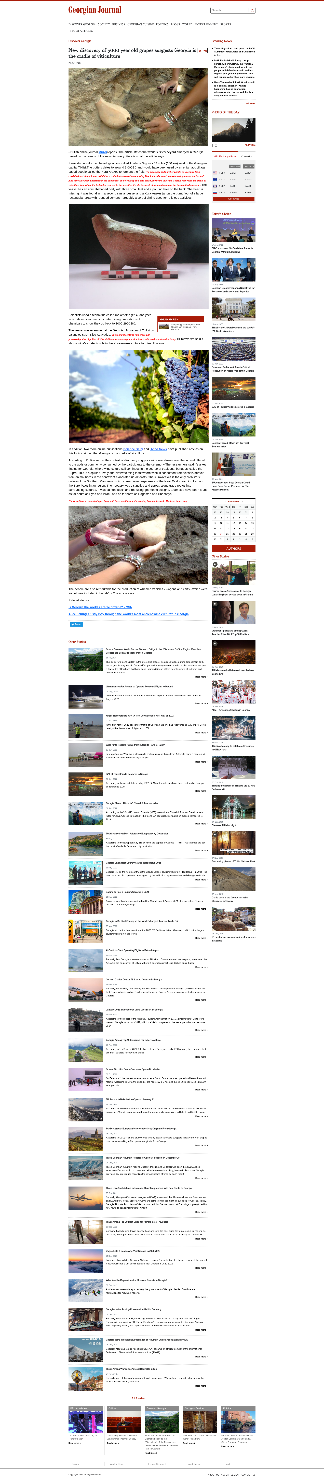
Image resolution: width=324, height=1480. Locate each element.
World (187, 24)
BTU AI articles (81, 30)
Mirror (103, 152)
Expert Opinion (193, 1464)
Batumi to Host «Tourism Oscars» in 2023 (127, 892)
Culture (112, 1408)
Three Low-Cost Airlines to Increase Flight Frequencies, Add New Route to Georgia (149, 1188)
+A (205, 50)
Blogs (175, 24)
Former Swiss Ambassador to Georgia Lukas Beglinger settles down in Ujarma (232, 593)
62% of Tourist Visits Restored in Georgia (127, 774)
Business (118, 24)
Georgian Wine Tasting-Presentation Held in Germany (133, 1309)
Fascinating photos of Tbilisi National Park (233, 862)
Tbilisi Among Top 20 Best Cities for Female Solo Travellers (137, 1222)
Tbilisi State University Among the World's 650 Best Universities (233, 329)
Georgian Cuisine (140, 24)
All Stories (138, 1398)
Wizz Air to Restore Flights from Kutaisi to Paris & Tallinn (135, 745)
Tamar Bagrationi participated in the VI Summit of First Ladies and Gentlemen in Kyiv (234, 51)
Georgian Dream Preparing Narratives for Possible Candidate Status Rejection (233, 290)
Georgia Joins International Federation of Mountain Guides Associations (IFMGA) (147, 1340)
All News (250, 104)
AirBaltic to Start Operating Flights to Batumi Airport (132, 950)
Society (104, 24)
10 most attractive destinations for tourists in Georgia (233, 939)
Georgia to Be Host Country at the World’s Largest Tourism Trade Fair (142, 921)
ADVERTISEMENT (230, 1475)
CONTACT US (248, 1475)
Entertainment (206, 24)
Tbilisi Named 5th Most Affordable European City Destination (137, 834)
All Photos (250, 145)
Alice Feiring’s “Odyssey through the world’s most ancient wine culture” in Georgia (129, 614)
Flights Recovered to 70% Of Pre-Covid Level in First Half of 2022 (139, 716)
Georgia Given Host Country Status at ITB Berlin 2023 (133, 863)
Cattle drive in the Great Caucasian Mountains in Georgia (230, 899)
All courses (233, 199)
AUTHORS (233, 548)
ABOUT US (213, 1475)
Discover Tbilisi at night (224, 825)
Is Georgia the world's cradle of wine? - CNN (100, 607)
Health (228, 1464)
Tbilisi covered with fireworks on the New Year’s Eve (233, 672)
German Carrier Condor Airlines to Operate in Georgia (134, 980)
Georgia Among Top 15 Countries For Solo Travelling (133, 1040)
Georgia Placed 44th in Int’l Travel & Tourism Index (132, 803)
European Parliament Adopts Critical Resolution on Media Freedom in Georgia (233, 369)
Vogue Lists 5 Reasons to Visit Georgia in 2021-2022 (133, 1251)
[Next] (242, 501)
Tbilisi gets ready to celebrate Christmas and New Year (233, 748)
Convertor (246, 156)
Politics (162, 24)
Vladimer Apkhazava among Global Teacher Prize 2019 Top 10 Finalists (230, 633)
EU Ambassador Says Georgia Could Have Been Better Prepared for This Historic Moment (231, 486)
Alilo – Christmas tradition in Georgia (231, 710)
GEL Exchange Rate (225, 156)
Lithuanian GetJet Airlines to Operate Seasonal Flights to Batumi (139, 687)
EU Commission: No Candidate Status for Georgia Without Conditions (233, 250)
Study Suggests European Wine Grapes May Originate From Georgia (185, 327)
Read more (200, 677)
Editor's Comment (157, 1464)
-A (199, 50)
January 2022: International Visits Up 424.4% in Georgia (134, 1010)
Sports (225, 24)
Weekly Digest (117, 1464)
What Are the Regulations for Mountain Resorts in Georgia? (136, 1280)
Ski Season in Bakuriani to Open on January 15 (130, 1099)
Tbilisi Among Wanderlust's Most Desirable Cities (131, 1369)
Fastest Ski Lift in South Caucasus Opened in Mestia (133, 1069)
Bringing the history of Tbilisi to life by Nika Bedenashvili (233, 788)
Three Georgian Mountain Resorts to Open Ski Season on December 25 (143, 1158)
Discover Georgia (82, 24)
